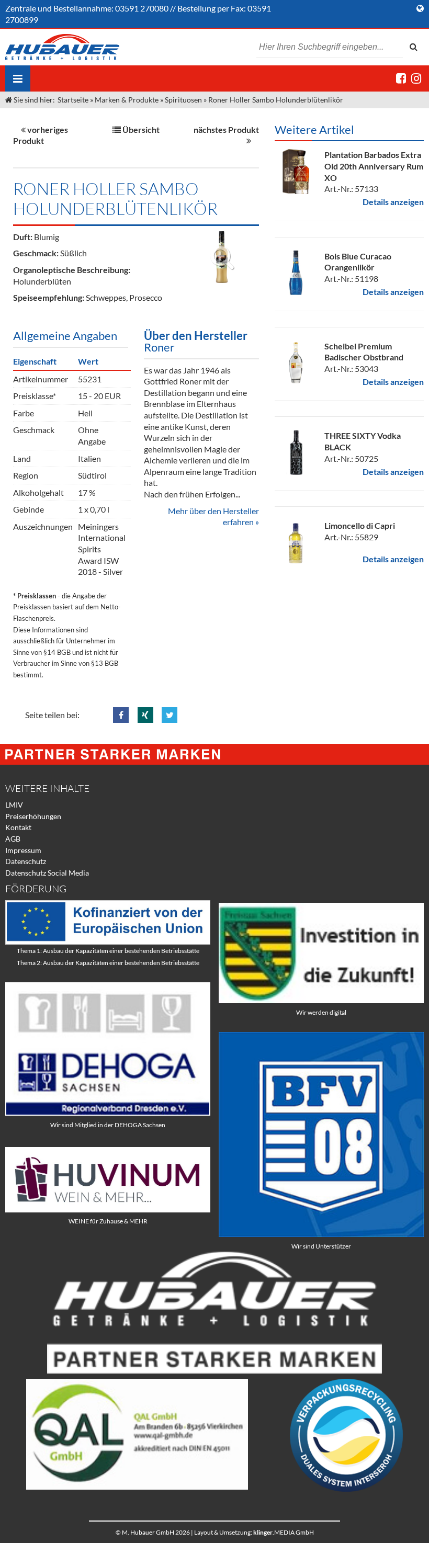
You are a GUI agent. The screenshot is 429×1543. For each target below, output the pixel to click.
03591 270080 (141, 8)
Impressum (23, 850)
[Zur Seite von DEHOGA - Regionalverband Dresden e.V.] (107, 1112)
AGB (12, 838)
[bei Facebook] (401, 78)
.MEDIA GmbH (283, 1532)
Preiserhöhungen (33, 816)
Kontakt (18, 827)
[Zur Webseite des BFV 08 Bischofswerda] (321, 1234)
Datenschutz (25, 861)
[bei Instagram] (416, 78)
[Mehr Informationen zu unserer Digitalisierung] (321, 1000)
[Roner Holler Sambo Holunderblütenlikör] (222, 257)
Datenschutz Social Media (47, 872)
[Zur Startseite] (62, 47)
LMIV (14, 804)
